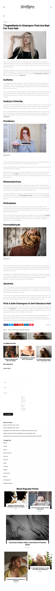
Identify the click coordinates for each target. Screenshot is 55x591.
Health (5, 463)
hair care (10, 329)
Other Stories (6, 473)
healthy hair (22, 75)
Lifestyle (5, 466)
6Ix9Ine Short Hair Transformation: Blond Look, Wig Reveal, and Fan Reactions (22, 436)
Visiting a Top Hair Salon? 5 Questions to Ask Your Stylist (16, 506)
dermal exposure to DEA (26, 195)
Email (5, 387)
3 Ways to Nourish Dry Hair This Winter (11, 360)
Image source (6, 155)
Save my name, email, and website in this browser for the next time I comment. (23, 403)
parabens (17, 174)
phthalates (47, 215)
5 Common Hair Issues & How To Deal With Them (15, 336)
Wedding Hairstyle (7, 483)
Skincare (5, 476)
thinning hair (6, 116)
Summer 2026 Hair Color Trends (11, 425)
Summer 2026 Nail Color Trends (11, 427)
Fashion (5, 446)
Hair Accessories (7, 453)
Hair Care (5, 22)
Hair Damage (16, 329)
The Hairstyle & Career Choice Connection (40, 508)
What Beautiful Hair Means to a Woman (16, 580)
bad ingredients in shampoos (42, 73)
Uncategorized (7, 480)
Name (5, 382)
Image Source (6, 258)
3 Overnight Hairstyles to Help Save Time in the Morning (40, 568)
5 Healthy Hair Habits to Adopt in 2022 (41, 336)
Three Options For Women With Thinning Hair (27, 358)
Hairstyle (5, 459)
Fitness (5, 449)
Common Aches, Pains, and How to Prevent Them (27, 543)
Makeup (5, 469)
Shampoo (27, 329)
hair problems (12, 308)
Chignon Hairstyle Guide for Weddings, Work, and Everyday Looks (19, 433)
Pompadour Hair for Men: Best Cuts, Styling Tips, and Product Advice (20, 430)
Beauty (5, 442)
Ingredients (22, 329)
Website (5, 393)
